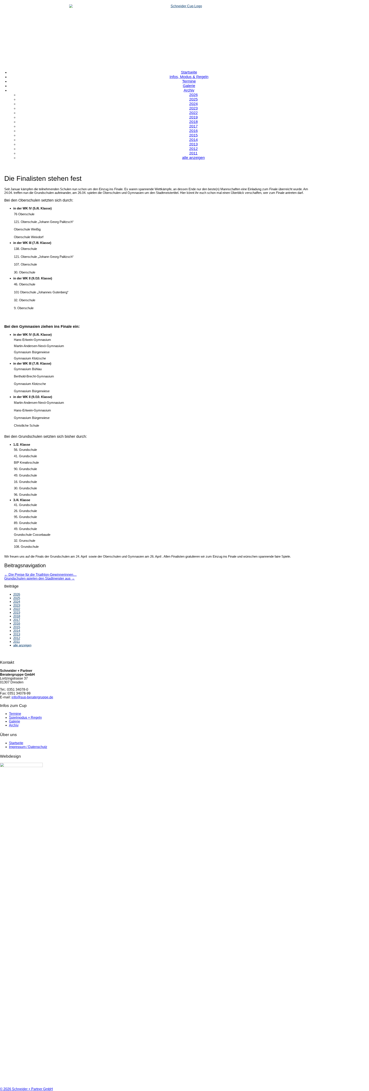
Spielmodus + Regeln (25, 717)
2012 (16, 638)
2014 (16, 630)
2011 (16, 641)
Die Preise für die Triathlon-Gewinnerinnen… (40, 574)
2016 (16, 623)
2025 (16, 598)
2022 (16, 609)
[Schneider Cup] (184, 35)
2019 (16, 612)
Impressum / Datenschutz (28, 747)
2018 (16, 616)
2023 (16, 605)
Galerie (14, 721)
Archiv (14, 725)
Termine (15, 713)
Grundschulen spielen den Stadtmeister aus (39, 578)
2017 (16, 620)
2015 (16, 627)
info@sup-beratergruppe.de (32, 697)
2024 (16, 601)
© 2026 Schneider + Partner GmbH (26, 1089)
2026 (16, 594)
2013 (16, 634)
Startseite (16, 743)
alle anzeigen (193, 158)
